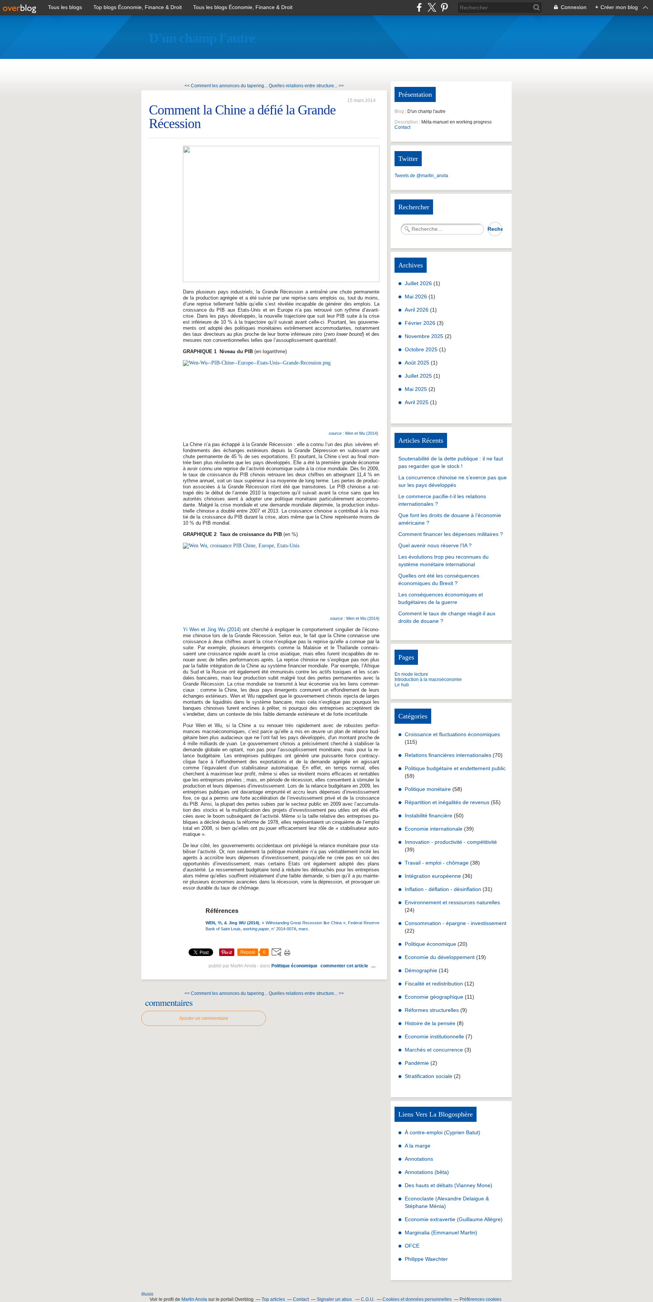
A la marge (417, 1146)
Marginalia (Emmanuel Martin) (441, 1232)
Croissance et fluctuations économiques (452, 734)
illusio (147, 1294)
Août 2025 (418, 363)
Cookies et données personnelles (417, 1299)
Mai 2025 (417, 389)
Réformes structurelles (432, 1010)
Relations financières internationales (448, 755)
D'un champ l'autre (202, 38)
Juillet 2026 (419, 283)
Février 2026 (421, 323)
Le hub (402, 684)
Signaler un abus (335, 1299)
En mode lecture (411, 674)
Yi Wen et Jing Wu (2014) (212, 629)
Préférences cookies (480, 1299)
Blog (399, 111)
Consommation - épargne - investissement (455, 923)
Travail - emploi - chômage (437, 863)
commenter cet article (344, 965)
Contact (402, 127)
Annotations (419, 1159)
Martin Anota (194, 1299)
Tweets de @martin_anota (421, 175)
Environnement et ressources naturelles (452, 902)
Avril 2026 (417, 310)
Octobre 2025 (422, 349)
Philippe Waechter (426, 1259)
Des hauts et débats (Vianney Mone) (448, 1185)
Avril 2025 (417, 402)
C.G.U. (367, 1299)
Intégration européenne (433, 876)
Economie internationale (434, 829)
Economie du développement (440, 957)
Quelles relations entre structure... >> (306, 85)
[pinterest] (444, 7)
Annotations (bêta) (427, 1172)
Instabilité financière (428, 815)
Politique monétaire (428, 789)
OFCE (412, 1246)
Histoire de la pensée (430, 1023)
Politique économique (294, 965)
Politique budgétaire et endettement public (455, 768)
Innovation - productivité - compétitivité (451, 842)
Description (407, 122)
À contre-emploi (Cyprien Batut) (442, 1132)
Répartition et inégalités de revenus (447, 802)
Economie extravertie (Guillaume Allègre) (454, 1219)
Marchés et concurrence (434, 1050)
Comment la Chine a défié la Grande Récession (242, 116)
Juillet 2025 (419, 376)
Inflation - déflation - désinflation (443, 889)
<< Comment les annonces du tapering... (226, 85)
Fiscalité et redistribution (434, 984)
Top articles (273, 1299)
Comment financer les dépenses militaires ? (450, 534)
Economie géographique (434, 997)
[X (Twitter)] (431, 7)
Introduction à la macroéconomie (428, 679)
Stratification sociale (428, 1076)
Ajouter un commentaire (203, 1018)
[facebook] (419, 7)
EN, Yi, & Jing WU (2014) (234, 923)
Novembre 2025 (425, 336)
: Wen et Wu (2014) (354, 433)
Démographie (421, 970)
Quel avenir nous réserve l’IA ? (435, 545)
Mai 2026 (417, 296)
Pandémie (417, 1063)
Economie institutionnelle (434, 1036)
